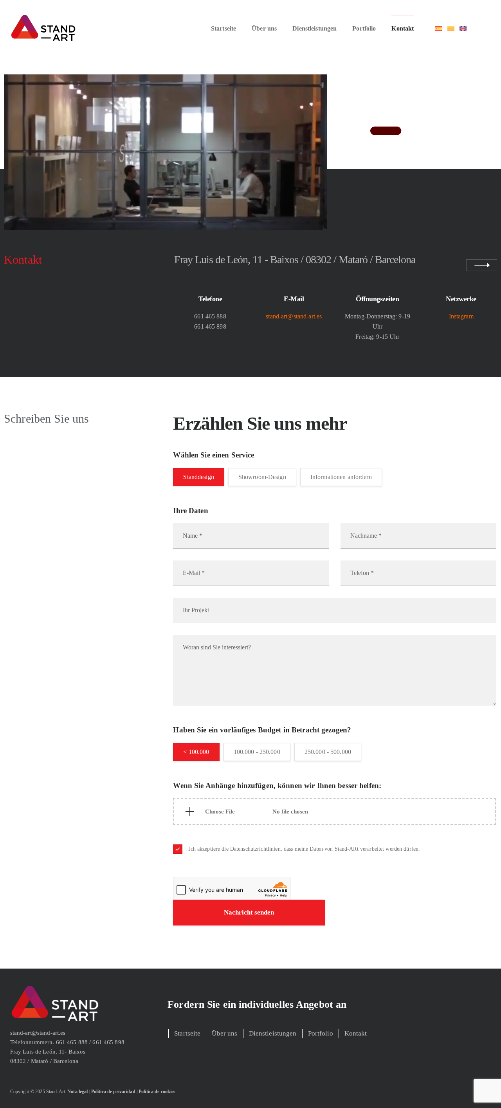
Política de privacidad (113, 1091)
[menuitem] (438, 28)
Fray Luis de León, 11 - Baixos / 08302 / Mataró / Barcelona (294, 259)
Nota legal (77, 1091)
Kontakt (402, 28)
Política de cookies (157, 1091)
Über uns (264, 28)
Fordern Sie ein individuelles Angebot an (257, 1004)
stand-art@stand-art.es (294, 316)
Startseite (223, 28)
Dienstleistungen (314, 28)
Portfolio (364, 28)
